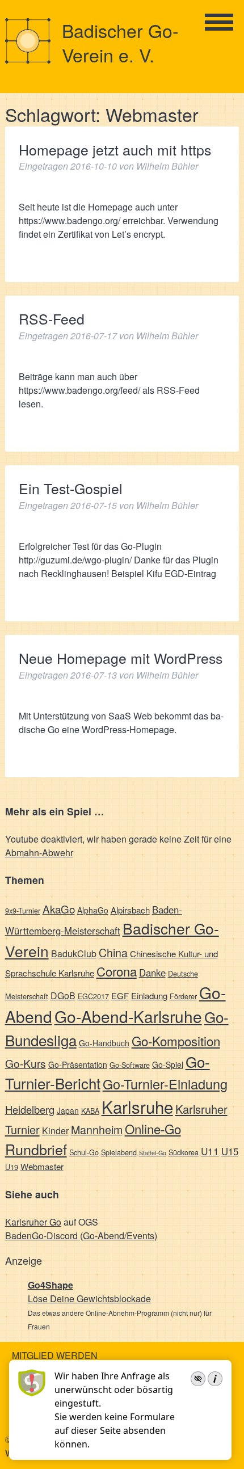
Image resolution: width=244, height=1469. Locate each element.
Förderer (183, 996)
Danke (152, 972)
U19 (11, 1166)
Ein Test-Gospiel (71, 488)
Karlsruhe (137, 1106)
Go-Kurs (25, 1063)
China (113, 952)
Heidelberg (29, 1109)
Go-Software (130, 1064)
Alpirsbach (130, 910)
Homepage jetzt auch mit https (115, 149)
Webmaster (42, 1166)
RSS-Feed (52, 319)
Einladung (149, 995)
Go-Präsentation (77, 1064)
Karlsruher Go (33, 1221)
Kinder (55, 1130)
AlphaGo (92, 910)
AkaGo (59, 908)
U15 (229, 1151)
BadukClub (73, 953)
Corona (116, 971)
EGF (120, 995)
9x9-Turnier (22, 910)
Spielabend (119, 1152)
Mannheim (97, 1129)
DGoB (63, 995)
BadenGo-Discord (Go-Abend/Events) (81, 1235)
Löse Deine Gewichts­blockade (89, 1298)
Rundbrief (36, 1149)
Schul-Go (84, 1152)
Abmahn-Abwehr (39, 852)
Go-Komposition (176, 1041)
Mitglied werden (55, 1355)
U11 (210, 1151)
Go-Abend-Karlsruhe (128, 1016)
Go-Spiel (167, 1064)
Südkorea (184, 1152)
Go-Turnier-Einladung (165, 1083)
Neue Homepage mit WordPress (120, 658)
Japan (68, 1110)
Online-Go (153, 1128)
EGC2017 (93, 996)
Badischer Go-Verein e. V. (120, 42)
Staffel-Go (152, 1152)
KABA (90, 1110)
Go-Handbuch (104, 1043)
